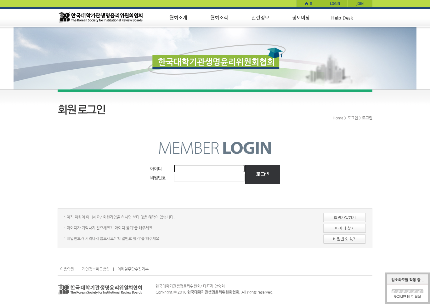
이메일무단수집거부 (133, 269)
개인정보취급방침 (96, 269)
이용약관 (67, 269)
